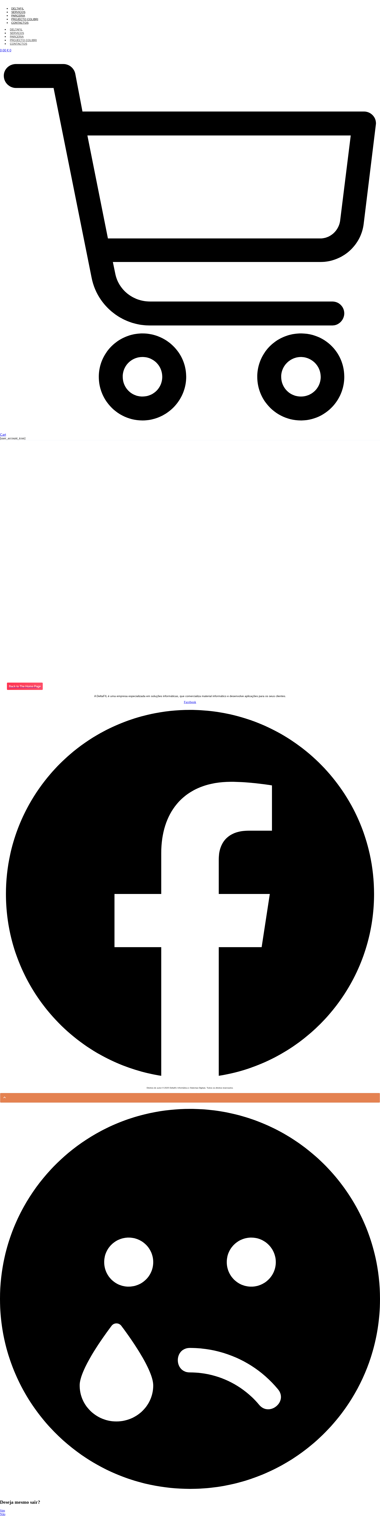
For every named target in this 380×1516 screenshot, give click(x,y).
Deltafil (17, 8)
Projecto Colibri (24, 19)
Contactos (19, 22)
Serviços (18, 12)
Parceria (18, 15)
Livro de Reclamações (190, 1092)
